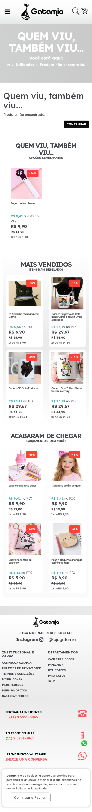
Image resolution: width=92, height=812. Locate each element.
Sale (51, 681)
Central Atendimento (23, 714)
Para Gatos (56, 675)
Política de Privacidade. (31, 788)
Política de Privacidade (21, 668)
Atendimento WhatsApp (26, 756)
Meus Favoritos (14, 690)
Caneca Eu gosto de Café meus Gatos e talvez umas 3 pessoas (66, 317)
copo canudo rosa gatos (22, 485)
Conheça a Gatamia (16, 662)
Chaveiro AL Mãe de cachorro (20, 561)
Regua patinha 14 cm (22, 203)
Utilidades (25, 65)
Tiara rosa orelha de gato (65, 485)
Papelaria (55, 664)
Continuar (76, 124)
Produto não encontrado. (62, 65)
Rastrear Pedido (15, 696)
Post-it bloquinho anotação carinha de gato (66, 561)
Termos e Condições (18, 673)
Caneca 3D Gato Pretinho (23, 388)
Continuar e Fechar (30, 797)
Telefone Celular (19, 735)
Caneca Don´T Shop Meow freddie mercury (66, 389)
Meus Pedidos (12, 685)
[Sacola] (84, 11)
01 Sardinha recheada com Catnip (24, 315)
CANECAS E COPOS (61, 659)
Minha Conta (12, 679)
